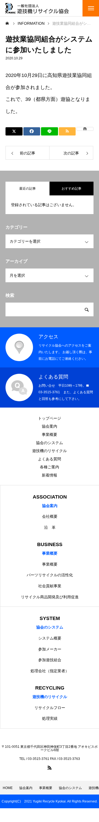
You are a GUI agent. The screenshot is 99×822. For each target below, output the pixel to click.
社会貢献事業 (49, 586)
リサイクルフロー (49, 707)
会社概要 (49, 516)
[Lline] (49, 131)
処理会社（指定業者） (50, 671)
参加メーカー (49, 649)
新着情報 (49, 475)
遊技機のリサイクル (49, 451)
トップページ (49, 418)
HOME (8, 788)
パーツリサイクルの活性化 (50, 575)
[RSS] (49, 767)
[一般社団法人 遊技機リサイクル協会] (37, 8)
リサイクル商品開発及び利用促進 (50, 597)
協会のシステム (49, 443)
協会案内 (49, 426)
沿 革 (50, 527)
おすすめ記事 (71, 188)
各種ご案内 (49, 467)
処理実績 (49, 718)
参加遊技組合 (49, 660)
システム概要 (49, 638)
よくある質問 (49, 459)
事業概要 (49, 434)
